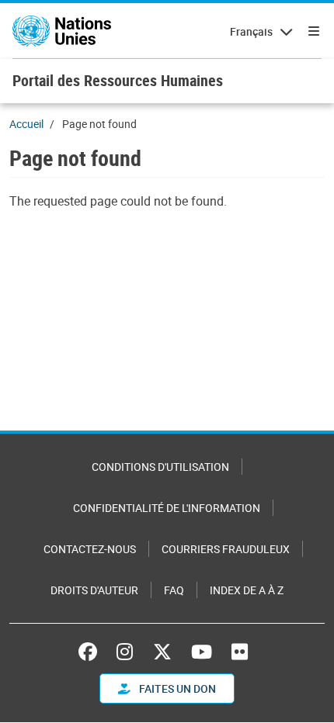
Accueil (26, 123)
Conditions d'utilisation (160, 466)
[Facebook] (91, 651)
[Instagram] (125, 651)
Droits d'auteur (94, 590)
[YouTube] (201, 651)
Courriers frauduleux (226, 548)
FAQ (174, 590)
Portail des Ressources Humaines (117, 80)
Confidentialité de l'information (166, 507)
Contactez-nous (89, 548)
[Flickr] (240, 651)
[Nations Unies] (61, 31)
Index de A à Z (247, 590)
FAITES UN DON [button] (176, 688)
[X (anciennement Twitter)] (162, 651)
